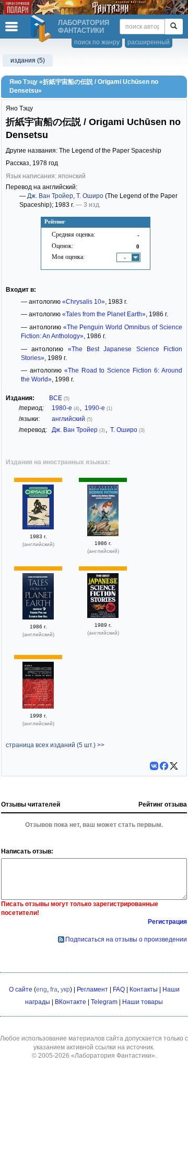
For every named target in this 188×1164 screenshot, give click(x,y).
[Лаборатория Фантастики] (42, 29)
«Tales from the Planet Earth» (104, 314)
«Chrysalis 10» (83, 301)
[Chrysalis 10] (38, 527)
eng (41, 989)
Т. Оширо (89, 196)
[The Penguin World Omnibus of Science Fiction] (103, 534)
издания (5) (27, 60)
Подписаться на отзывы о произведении (126, 939)
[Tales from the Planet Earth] (38, 617)
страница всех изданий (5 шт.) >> (55, 745)
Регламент (92, 989)
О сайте (20, 989)
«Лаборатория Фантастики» (113, 1055)
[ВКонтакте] (154, 766)
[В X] (174, 766)
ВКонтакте (70, 1002)
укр (65, 989)
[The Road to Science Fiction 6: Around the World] (38, 706)
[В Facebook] (164, 766)
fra (53, 989)
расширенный (148, 42)
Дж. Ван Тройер (50, 196)
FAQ (119, 989)
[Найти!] (173, 26)
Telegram (104, 1002)
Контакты (144, 989)
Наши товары (142, 1002)
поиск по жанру (97, 42)
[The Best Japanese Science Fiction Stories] (103, 616)
